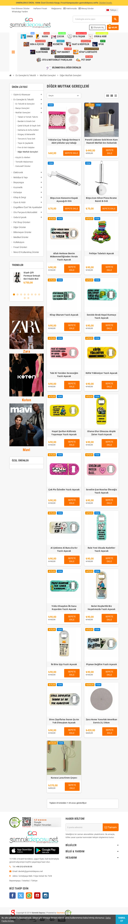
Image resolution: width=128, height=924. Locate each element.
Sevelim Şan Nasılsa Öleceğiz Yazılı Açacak (101, 491)
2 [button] (18, 294)
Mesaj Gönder (87, 8)
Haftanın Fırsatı (40, 8)
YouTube (37, 895)
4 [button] (25, 294)
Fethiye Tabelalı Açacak (101, 253)
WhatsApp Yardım (19, 11)
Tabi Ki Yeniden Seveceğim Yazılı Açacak (64, 374)
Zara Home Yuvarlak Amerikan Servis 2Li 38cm (101, 721)
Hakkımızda (71, 8)
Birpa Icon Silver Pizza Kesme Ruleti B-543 (101, 199)
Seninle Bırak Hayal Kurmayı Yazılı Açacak (101, 316)
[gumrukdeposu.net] (30, 22)
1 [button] (14, 294)
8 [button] (39, 294)
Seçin (51, 95)
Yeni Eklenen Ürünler (20, 8)
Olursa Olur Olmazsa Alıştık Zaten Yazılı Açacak (101, 433)
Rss (29, 895)
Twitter (21, 895)
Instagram (45, 895)
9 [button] (25, 298)
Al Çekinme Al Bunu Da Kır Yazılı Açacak (64, 549)
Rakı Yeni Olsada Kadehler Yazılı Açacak (101, 549)
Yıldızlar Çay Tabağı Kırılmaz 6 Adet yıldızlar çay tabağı (64, 141)
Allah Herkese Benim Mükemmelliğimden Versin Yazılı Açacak (64, 256)
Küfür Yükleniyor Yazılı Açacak (101, 373)
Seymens (60, 913)
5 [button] (28, 294)
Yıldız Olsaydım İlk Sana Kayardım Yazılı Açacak (64, 607)
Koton (26, 400)
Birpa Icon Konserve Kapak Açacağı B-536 (64, 199)
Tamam (112, 827)
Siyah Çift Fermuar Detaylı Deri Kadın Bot (32, 275)
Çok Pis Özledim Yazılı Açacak (63, 489)
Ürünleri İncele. (105, 3)
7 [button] (35, 294)
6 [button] (32, 294)
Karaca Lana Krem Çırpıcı (64, 777)
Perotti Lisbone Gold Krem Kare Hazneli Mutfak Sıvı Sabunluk (101, 141)
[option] (26, 281)
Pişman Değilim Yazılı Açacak (101, 664)
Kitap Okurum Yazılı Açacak (64, 315)
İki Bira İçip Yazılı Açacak (64, 664)
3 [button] (21, 294)
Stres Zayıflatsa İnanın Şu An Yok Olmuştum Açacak (64, 721)
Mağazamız (56, 8)
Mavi (26, 450)
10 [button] (28, 298)
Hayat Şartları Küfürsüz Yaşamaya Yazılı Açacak (63, 433)
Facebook (12, 895)
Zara (26, 351)
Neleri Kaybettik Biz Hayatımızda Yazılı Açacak (101, 607)
